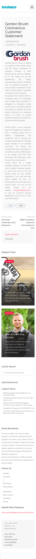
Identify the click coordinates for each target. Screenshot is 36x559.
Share (10, 205)
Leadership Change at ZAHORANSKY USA (18, 408)
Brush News (21, 45)
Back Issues (7, 483)
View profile (9, 239)
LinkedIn (6, 473)
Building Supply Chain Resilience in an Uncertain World (17, 394)
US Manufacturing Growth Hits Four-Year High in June (18, 399)
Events (5, 502)
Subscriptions (8, 487)
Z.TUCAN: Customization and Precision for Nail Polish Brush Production (18, 412)
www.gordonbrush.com (22, 190)
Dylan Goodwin (13, 41)
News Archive (8, 495)
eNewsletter (7, 492)
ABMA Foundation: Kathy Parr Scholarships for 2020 (27, 222)
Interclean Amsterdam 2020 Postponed (9, 221)
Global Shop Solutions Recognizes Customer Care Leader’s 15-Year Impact (17, 404)
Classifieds (7, 498)
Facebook (6, 477)
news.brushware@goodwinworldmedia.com (18, 512)
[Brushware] (9, 7)
